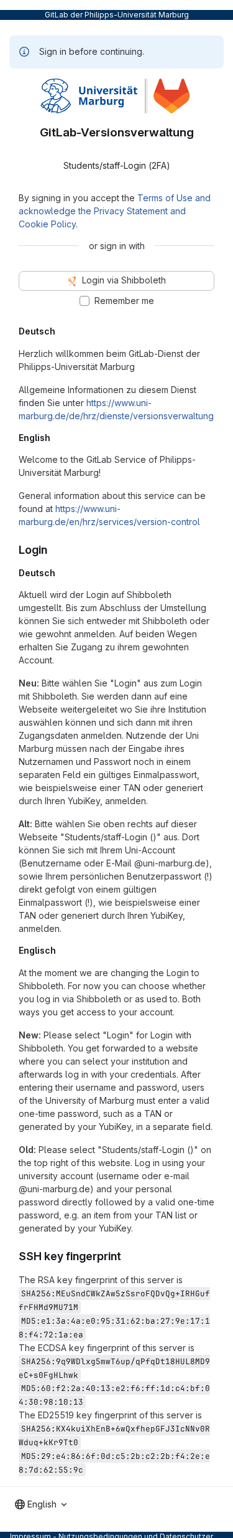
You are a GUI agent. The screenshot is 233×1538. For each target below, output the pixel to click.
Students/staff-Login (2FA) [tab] (116, 165)
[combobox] (40, 1504)
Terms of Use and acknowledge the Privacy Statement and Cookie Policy (115, 210)
